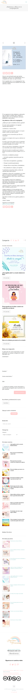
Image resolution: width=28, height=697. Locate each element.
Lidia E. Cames (19, 670)
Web (3, 381)
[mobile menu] (26, 2)
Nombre (4, 371)
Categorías (4, 432)
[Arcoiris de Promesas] (4, 2)
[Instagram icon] (16, 692)
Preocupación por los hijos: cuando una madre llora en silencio (12, 307)
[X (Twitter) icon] (13, 692)
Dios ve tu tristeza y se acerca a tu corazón (13, 340)
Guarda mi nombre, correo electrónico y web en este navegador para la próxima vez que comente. (13, 388)
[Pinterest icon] (14, 692)
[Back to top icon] (14, 686)
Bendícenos (14, 653)
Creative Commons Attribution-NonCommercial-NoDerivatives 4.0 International (12, 674)
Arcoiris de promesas (8, 670)
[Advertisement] (14, 27)
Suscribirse (6, 403)
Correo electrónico (7, 376)
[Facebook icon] (11, 692)
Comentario (5, 356)
